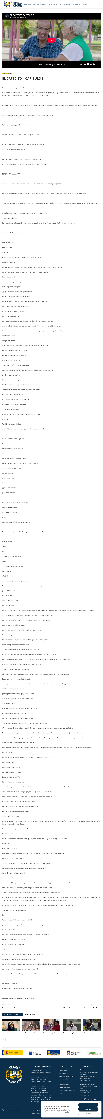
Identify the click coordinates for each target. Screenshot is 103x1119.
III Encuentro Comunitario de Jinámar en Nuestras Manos (82, 1008)
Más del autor (29, 1015)
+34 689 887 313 (85, 1093)
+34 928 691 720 (85, 1080)
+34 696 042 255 (85, 1095)
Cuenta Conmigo (64, 1084)
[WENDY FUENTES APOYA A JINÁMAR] (11, 1025)
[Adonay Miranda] (92, 1025)
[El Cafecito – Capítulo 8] (31, 1025)
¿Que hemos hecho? (39, 4)
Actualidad (76, 4)
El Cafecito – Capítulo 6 (70, 1033)
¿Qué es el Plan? (25, 4)
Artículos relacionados (12, 1015)
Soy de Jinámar (7, 73)
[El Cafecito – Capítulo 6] (72, 1025)
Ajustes (88, 1113)
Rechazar (88, 1109)
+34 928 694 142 (85, 1078)
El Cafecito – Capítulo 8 (29, 1033)
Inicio (16, 4)
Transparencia (64, 4)
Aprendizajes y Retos (65, 1087)
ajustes (67, 1112)
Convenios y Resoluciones (67, 1076)
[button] (98, 4)
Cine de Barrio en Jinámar (10, 1008)
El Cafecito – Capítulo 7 (50, 1033)
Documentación (63, 1079)
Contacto (85, 4)
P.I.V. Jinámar (62, 1082)
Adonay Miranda (88, 1033)
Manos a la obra (63, 1073)
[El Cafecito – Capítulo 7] (51, 1025)
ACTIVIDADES (53, 4)
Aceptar (88, 1105)
